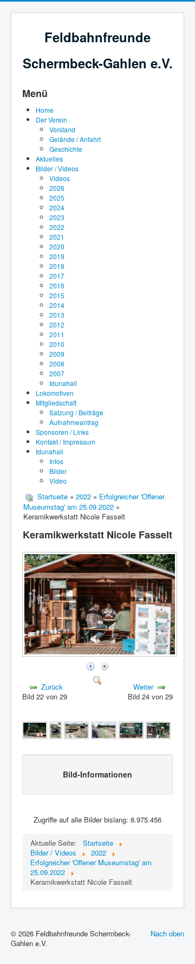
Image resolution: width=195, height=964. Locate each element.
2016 (56, 285)
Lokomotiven (55, 392)
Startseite (52, 496)
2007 (56, 373)
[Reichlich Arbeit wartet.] (103, 729)
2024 (56, 207)
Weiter (143, 687)
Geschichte (65, 148)
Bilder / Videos (57, 168)
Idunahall (63, 383)
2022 (56, 227)
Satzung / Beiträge (76, 412)
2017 (56, 275)
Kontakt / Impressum (65, 441)
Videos (59, 178)
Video (58, 480)
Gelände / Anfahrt (75, 139)
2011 (56, 334)
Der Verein (51, 119)
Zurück (52, 687)
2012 (56, 324)
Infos (56, 461)
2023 (56, 217)
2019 (56, 256)
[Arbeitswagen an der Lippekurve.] (76, 729)
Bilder (58, 470)
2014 (56, 305)
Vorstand (62, 129)
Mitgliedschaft (56, 402)
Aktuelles (49, 158)
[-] (55, 729)
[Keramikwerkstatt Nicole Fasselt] (100, 653)
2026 (56, 187)
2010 (56, 344)
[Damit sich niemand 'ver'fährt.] (34, 729)
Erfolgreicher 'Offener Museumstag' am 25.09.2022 (94, 501)
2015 (56, 295)
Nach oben (167, 933)
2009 (56, 353)
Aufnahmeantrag (74, 422)
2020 (56, 246)
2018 (56, 266)
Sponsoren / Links (62, 431)
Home (45, 109)
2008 (56, 363)
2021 (56, 236)
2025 (56, 197)
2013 (56, 314)
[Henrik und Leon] (158, 729)
